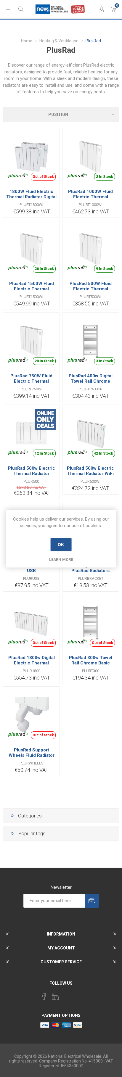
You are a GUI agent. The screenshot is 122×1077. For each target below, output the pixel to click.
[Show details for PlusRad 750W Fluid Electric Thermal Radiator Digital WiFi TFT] (31, 341)
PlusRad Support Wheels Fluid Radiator (31, 752)
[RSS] (78, 994)
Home (26, 40)
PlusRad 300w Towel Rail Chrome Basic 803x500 (90, 663)
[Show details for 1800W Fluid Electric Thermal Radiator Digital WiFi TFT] (31, 156)
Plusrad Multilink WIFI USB (31, 568)
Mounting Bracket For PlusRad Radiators (90, 568)
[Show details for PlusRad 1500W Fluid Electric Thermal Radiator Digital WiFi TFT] (31, 248)
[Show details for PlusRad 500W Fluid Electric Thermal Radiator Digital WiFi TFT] (90, 248)
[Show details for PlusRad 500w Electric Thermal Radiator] (31, 433)
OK (61, 544)
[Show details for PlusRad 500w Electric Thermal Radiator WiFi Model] (90, 433)
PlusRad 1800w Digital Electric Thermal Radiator (31, 663)
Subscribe (92, 901)
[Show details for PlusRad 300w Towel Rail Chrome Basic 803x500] (90, 622)
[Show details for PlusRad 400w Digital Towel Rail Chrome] (90, 341)
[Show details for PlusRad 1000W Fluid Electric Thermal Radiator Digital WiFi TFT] (90, 156)
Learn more (61, 559)
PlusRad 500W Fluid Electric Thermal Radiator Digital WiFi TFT (91, 291)
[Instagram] (66, 994)
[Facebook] (44, 996)
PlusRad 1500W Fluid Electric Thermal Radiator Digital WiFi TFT (31, 291)
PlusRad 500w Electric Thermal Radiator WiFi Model (90, 474)
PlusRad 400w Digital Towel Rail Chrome (91, 378)
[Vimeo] (55, 996)
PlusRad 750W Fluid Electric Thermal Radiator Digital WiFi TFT (31, 384)
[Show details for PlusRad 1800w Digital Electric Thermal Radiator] (31, 622)
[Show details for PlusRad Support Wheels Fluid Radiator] (31, 715)
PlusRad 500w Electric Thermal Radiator (31, 471)
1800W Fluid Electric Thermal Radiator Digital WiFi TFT (31, 197)
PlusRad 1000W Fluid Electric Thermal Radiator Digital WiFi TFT (90, 199)
